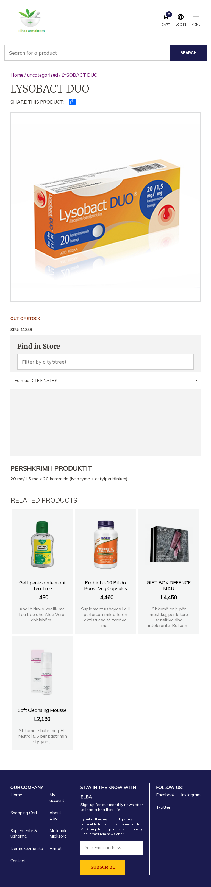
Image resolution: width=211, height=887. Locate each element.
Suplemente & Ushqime (23, 833)
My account (56, 797)
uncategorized (42, 75)
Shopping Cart (23, 812)
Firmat (55, 848)
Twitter (163, 807)
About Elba (55, 815)
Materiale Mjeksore (58, 833)
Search (188, 53)
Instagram (191, 794)
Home (16, 75)
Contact (17, 860)
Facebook (165, 794)
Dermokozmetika (26, 848)
